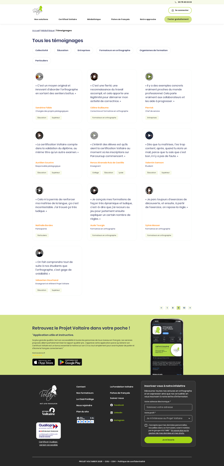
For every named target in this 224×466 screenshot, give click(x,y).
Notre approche (148, 19)
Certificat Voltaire (68, 19)
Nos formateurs (84, 392)
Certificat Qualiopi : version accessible (48, 443)
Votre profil (150, 412)
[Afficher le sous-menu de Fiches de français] (133, 19)
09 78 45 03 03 (185, 2)
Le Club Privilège (85, 399)
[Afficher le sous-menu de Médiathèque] (104, 19)
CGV (113, 461)
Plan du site (82, 411)
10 (184, 307)
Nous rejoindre (84, 405)
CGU (107, 461)
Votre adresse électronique (157, 401)
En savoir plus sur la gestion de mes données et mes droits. (169, 432)
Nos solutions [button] (41, 19)
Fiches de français (120, 19)
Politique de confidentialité (131, 461)
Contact (81, 386)
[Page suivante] (190, 308)
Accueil (36, 30)
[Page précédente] (161, 308)
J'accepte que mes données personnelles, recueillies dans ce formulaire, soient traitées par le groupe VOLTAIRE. (170, 429)
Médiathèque (94, 19)
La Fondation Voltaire (121, 386)
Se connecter (182, 10)
